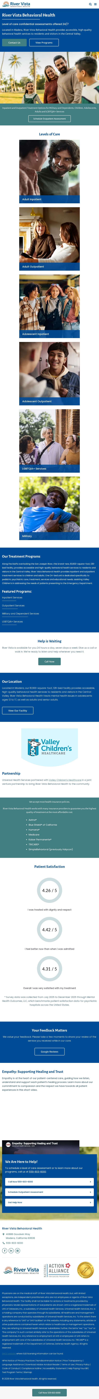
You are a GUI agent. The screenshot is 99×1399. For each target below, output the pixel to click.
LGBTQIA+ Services (12, 621)
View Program (49, 167)
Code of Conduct (11, 1368)
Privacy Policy (82, 1364)
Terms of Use (67, 1364)
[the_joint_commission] (85, 1262)
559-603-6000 (37, 1171)
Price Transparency (72, 1360)
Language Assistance (13, 1364)
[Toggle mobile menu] (95, 4)
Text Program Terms (12, 1372)
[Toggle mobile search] (90, 4)
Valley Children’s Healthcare (65, 780)
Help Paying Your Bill (78, 1368)
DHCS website (9, 1353)
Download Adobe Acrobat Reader (42, 1364)
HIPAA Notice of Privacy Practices (18, 1360)
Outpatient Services (13, 605)
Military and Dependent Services (20, 613)
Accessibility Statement (54, 1368)
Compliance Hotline (31, 1368)
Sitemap (28, 1372)
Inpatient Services (12, 597)
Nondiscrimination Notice (48, 1360)
